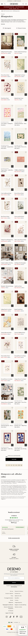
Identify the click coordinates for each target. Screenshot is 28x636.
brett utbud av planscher (9, 481)
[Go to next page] (21, 465)
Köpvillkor (17, 598)
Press (12, 595)
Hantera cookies (18, 607)
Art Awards (10, 610)
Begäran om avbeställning (20, 604)
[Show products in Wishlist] (23, 3)
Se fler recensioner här (14, 538)
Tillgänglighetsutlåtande (8, 604)
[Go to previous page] (7, 465)
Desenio (18, 632)
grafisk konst (21, 482)
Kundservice (17, 593)
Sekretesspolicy (14, 586)
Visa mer (14, 459)
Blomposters (17, 11)
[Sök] (4, 3)
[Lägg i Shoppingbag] (12, 48)
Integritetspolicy (18, 602)
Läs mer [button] (3, 24)
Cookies (16, 600)
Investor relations (9, 593)
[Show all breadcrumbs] (2, 11)
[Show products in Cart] (26, 3)
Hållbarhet (11, 602)
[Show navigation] (2, 3)
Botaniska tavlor (9, 11)
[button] (22, 630)
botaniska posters (17, 486)
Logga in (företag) (9, 613)
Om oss (11, 591)
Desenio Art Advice (19, 591)
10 (19, 465)
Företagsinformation (8, 598)
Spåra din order (18, 595)
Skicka (14, 582)
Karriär (11, 600)
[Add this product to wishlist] (12, 34)
